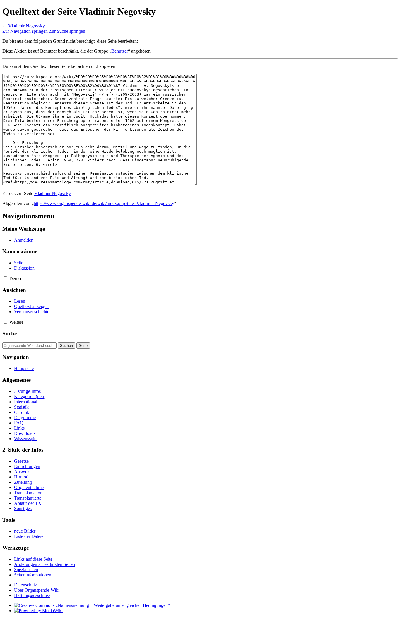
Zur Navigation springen (25, 31)
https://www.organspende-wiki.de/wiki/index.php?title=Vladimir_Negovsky (104, 203)
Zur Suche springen (67, 31)
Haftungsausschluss (32, 595)
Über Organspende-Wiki (36, 590)
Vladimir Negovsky (26, 25)
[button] (5, 278)
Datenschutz (25, 584)
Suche (9, 333)
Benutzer (119, 51)
